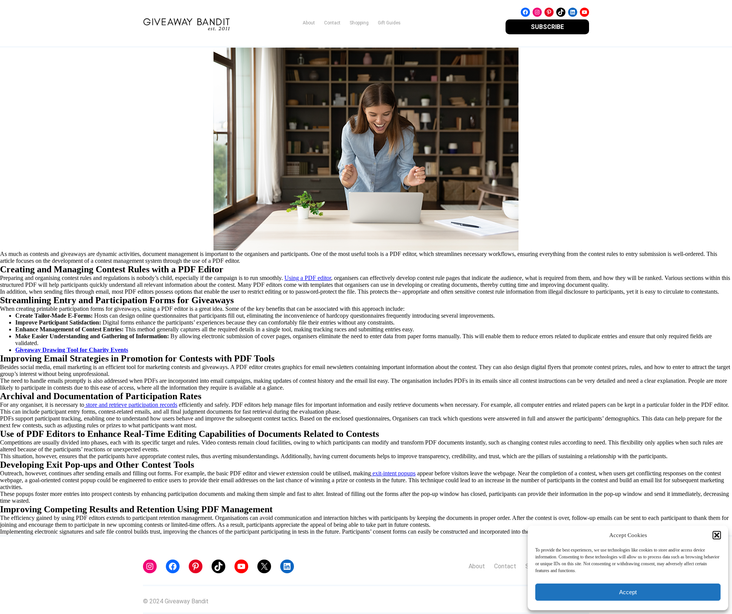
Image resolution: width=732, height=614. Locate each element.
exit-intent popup (392, 473)
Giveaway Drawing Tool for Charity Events (71, 350)
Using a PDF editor (307, 278)
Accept (628, 592)
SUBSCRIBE (547, 26)
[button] (717, 535)
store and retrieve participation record (129, 404)
